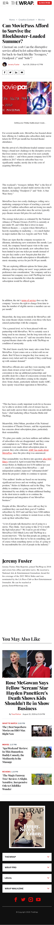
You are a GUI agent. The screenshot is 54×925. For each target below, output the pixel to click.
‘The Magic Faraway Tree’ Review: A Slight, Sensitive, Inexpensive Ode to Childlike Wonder (14, 782)
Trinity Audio (29, 123)
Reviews (6, 772)
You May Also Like (21, 639)
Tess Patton (16, 714)
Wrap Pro (11, 867)
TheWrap (10, 857)
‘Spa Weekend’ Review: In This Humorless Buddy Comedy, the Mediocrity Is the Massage (15, 755)
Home (12, 19)
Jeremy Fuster (13, 64)
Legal (8, 878)
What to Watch (9, 723)
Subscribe (45, 3)
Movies (41, 19)
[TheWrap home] (22, 3)
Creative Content (26, 19)
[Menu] (5, 3)
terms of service (29, 300)
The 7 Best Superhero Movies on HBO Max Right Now (14, 730)
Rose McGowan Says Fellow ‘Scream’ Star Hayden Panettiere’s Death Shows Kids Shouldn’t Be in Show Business (27, 695)
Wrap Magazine (14, 888)
